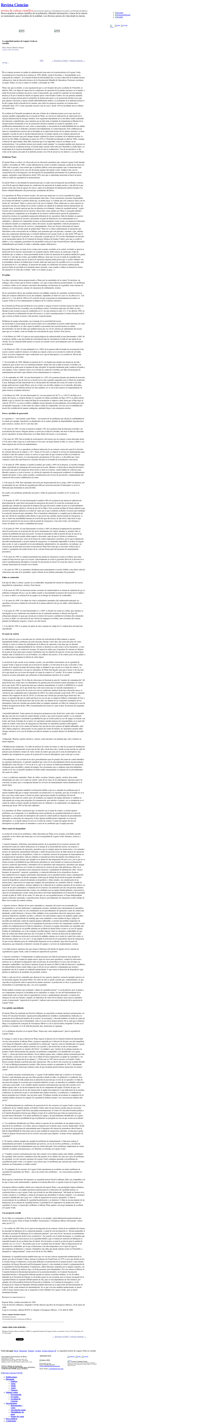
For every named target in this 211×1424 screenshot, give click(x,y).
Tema (13, 1384)
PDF (41, 61)
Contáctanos (11, 1421)
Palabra (14, 1381)
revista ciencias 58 (49, 1351)
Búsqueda (23, 1351)
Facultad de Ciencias (16, 1400)
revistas (38, 1351)
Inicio (16, 1351)
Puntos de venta (17, 1416)
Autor (13, 1388)
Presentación (16, 1395)
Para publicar (11, 1419)
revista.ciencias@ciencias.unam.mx (49, 1366)
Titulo (13, 1386)
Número (31, 1351)
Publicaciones (11, 1377)
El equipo (15, 1397)
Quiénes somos (12, 1392)
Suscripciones (11, 1403)
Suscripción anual (18, 1410)
